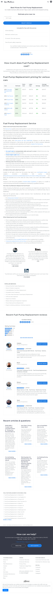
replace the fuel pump (37, 144)
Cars (4, 570)
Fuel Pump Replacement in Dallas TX (14, 503)
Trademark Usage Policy (25, 566)
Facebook (38, 567)
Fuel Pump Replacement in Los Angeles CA (15, 497)
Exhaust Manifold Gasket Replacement (15, 286)
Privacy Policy (22, 563)
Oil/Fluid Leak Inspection (12, 296)
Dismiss (5, 590)
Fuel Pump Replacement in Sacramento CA (15, 518)
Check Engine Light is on (12, 154)
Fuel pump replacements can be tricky (16, 241)
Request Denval (42, 383)
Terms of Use (22, 568)
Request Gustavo (42, 344)
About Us (5, 559)
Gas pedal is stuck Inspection (13, 292)
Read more (12, 451)
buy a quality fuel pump (20, 239)
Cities (4, 568)
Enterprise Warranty (24, 561)
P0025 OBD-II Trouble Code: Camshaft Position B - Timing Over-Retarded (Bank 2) (10, 428)
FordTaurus (10, 96)
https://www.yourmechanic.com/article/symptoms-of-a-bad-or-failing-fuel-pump (24, 175)
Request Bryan (42, 363)
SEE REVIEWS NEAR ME (26, 337)
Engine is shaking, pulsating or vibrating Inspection (18, 305)
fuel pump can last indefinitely (23, 140)
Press (4, 561)
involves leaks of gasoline (29, 181)
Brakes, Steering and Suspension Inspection (16, 300)
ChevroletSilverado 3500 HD (8, 91)
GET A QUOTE (34, 545)
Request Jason (42, 401)
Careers (5, 566)
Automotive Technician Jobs (42, 559)
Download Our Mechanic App (43, 561)
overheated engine (42, 172)
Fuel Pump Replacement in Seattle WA (14, 514)
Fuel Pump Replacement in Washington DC (15, 509)
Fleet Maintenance (7, 563)
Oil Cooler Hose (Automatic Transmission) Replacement (19, 294)
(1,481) (31, 54)
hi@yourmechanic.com (31, 542)
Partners (5, 576)
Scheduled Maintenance (9, 574)
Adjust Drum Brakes (11, 298)
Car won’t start (10, 151)
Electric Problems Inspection (13, 288)
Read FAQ (18, 545)
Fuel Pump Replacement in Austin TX (14, 516)
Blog (4, 578)
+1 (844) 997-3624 (20, 542)
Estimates (5, 572)
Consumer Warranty (24, 559)
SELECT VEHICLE (26, 23)
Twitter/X (38, 571)
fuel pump (8, 129)
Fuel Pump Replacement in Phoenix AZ (14, 499)
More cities (7, 519)
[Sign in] (51, 2)
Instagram (38, 573)
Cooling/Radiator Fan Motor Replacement (16, 290)
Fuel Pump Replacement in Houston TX (14, 505)
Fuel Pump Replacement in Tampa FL (14, 507)
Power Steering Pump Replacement (14, 303)
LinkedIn (38, 569)
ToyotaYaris (10, 99)
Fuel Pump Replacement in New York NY (14, 512)
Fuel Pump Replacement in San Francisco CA (15, 501)
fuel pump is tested (13, 198)
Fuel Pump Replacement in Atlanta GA (14, 495)
